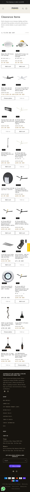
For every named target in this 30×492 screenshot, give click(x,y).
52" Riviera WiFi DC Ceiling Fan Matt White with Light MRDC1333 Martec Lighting (21, 155)
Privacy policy (8, 486)
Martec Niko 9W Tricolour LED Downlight (7, 54)
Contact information (16, 488)
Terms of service (15, 486)
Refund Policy (7, 410)
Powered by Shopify (16, 484)
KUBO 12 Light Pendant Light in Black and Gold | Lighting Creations (7, 324)
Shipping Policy (7, 416)
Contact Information (8, 422)
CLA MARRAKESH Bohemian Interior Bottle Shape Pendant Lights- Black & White (21, 355)
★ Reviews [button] (28, 247)
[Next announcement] (27, 2)
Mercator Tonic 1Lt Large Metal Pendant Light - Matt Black (7, 355)
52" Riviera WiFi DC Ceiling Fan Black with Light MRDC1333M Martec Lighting (21, 190)
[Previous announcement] (3, 2)
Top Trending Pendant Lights (11, 406)
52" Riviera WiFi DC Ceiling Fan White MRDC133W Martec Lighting (20, 121)
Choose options (8, 98)
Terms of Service (8, 419)
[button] (3, 8)
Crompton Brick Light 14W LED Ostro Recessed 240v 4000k (7, 121)
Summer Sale (6, 403)
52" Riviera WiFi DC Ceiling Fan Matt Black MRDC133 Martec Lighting (21, 223)
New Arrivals (6, 400)
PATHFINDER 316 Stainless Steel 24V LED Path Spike (7, 154)
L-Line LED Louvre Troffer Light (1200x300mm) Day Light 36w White (7, 256)
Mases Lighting (9, 484)
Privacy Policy (7, 413)
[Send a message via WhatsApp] (3, 488)
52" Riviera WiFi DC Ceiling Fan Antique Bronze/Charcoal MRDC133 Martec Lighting (7, 223)
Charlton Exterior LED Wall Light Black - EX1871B (7, 189)
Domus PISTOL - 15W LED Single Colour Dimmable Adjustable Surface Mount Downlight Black (22, 256)
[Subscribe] (25, 460)
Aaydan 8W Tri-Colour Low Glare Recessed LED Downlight (21, 55)
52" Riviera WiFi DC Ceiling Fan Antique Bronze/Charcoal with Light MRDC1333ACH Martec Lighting (22, 289)
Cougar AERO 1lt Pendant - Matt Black (21, 323)
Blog (4, 426)
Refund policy (25, 484)
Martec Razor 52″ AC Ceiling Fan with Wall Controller (6, 89)
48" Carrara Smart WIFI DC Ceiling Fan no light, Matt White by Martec (22, 89)
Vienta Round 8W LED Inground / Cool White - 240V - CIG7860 (7, 288)
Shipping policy (23, 486)
